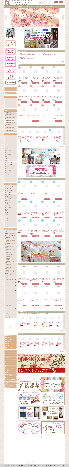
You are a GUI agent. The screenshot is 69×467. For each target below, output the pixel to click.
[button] (60, 7)
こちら (59, 465)
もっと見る (61, 61)
